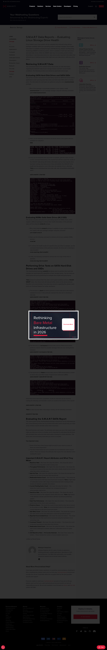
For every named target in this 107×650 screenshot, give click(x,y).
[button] (76, 312)
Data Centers (57, 6)
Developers (67, 6)
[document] (53, 325)
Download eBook (68, 324)
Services (48, 6)
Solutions (40, 6)
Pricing (75, 6)
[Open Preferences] (3, 647)
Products (32, 6)
